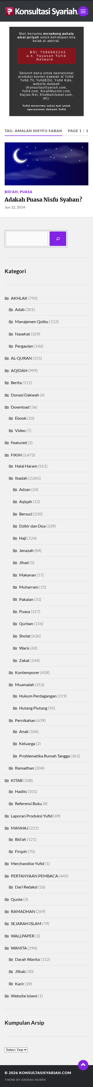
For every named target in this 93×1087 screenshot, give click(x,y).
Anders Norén (33, 1079)
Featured (19, 442)
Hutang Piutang (33, 707)
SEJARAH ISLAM (26, 923)
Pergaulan (24, 345)
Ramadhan (24, 767)
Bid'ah (11, 192)
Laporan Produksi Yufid (31, 815)
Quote (16, 899)
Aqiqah (25, 501)
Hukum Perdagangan (38, 695)
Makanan (27, 574)
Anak (23, 731)
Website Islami (24, 995)
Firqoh (21, 851)
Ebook (20, 418)
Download (20, 406)
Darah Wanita (27, 959)
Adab (20, 309)
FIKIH (16, 454)
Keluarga (27, 743)
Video (20, 430)
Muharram (28, 586)
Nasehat (22, 333)
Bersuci (25, 513)
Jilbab (20, 971)
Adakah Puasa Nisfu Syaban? (43, 199)
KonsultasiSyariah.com (45, 1073)
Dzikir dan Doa (32, 525)
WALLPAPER (22, 935)
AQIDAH (19, 370)
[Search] (58, 238)
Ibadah (21, 478)
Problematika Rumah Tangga (44, 755)
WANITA (19, 947)
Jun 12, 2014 (15, 207)
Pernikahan (25, 720)
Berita (16, 382)
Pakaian (26, 599)
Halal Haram (26, 465)
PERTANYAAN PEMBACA (34, 875)
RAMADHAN (23, 911)
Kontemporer (27, 672)
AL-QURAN (21, 358)
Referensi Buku (28, 803)
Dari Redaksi (26, 886)
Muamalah (24, 684)
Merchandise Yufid (27, 863)
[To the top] (83, 1065)
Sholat (24, 635)
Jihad (24, 562)
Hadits (21, 791)
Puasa (26, 192)
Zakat (24, 660)
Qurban (26, 623)
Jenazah (26, 550)
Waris (24, 647)
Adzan (24, 489)
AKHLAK (19, 298)
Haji (22, 538)
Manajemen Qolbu (31, 321)
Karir (19, 983)
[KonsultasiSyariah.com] (46, 11)
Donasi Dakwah (25, 394)
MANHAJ (19, 827)
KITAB (16, 780)
